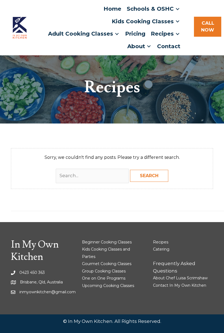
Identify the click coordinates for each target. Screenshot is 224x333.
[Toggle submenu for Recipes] (177, 34)
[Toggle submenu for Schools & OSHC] (177, 9)
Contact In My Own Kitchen (179, 285)
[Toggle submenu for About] (149, 46)
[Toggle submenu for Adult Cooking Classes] (117, 34)
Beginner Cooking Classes (107, 242)
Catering (161, 249)
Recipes (160, 242)
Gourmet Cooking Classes (106, 263)
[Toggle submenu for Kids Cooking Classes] (177, 21)
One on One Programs (103, 278)
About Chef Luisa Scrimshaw (180, 277)
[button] (207, 27)
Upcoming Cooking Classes (108, 285)
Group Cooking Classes (104, 271)
